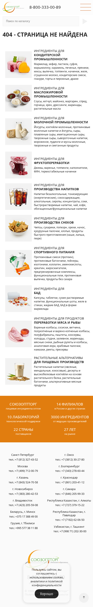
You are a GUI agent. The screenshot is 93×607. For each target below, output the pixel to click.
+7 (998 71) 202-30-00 (73, 531)
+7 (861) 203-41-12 (72, 482)
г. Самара (69, 489)
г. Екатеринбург (69, 466)
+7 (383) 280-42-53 (26, 494)
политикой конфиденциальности (47, 583)
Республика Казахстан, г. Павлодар (69, 513)
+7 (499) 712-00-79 (26, 471)
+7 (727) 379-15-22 (72, 505)
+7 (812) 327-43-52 (26, 459)
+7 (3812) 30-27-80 (72, 459)
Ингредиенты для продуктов (59, 320)
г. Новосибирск (22, 489)
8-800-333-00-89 (45, 7)
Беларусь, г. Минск (22, 512)
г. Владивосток (22, 500)
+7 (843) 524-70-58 (26, 482)
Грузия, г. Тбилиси (23, 523)
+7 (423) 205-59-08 (26, 505)
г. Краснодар (69, 477)
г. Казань (23, 477)
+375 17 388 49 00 (26, 516)
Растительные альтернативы (59, 360)
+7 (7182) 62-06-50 (72, 520)
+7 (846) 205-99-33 (72, 494)
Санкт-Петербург (22, 455)
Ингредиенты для (50, 55)
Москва (23, 466)
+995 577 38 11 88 (26, 528)
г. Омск (69, 455)
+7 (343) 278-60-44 (72, 471)
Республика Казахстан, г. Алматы (69, 500)
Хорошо (46, 593)
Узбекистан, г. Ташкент (69, 527)
